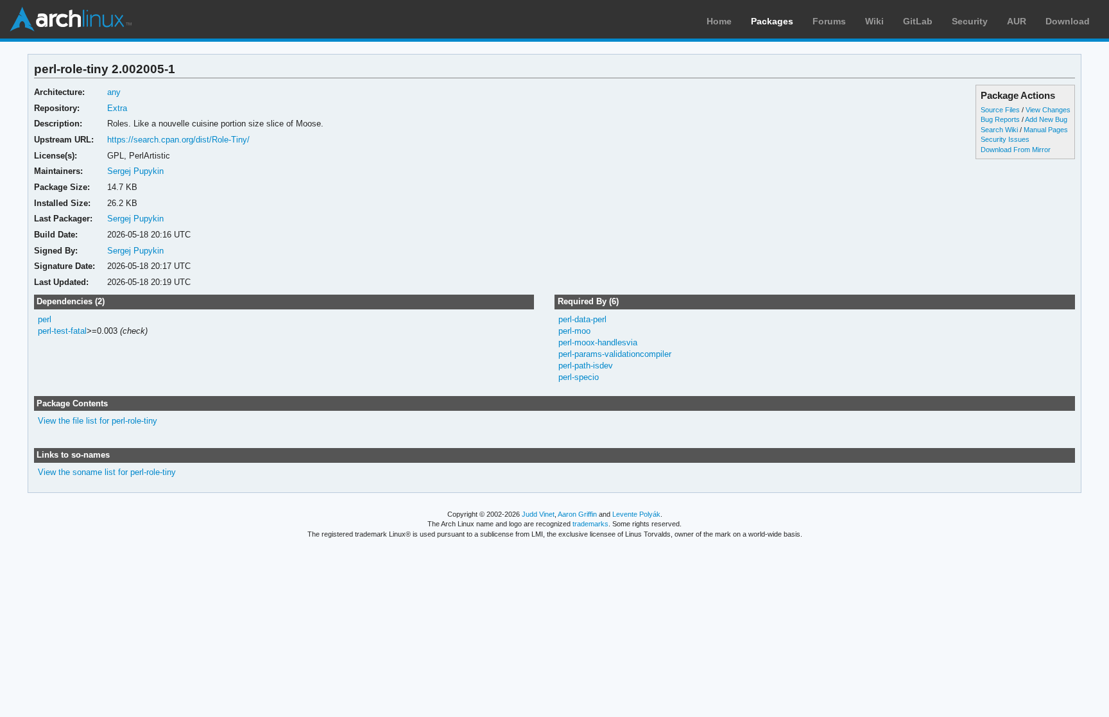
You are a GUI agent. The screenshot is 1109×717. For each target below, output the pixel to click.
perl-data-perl (582, 319)
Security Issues (1005, 139)
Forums (829, 21)
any (114, 92)
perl (44, 319)
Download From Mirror (1016, 149)
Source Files (1000, 110)
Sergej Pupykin (135, 171)
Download (1067, 21)
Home (719, 21)
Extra (117, 108)
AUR (1016, 21)
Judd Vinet (538, 514)
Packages (772, 21)
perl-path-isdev (585, 365)
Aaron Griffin (577, 514)
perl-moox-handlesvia (597, 342)
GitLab (918, 21)
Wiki (874, 21)
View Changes (1048, 110)
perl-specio (578, 377)
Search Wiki (999, 130)
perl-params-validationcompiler (614, 354)
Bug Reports (1000, 119)
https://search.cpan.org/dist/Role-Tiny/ (178, 139)
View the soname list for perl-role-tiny (107, 472)
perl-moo (574, 331)
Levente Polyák (636, 514)
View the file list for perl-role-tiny (97, 421)
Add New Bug (1046, 119)
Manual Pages (1046, 130)
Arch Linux (71, 19)
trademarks (590, 524)
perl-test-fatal (62, 331)
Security (970, 21)
